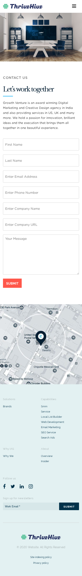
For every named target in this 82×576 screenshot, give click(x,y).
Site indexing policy (41, 557)
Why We (8, 456)
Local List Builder (51, 416)
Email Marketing (51, 427)
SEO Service (48, 432)
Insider (45, 461)
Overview (47, 456)
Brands (7, 406)
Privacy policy (41, 562)
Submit (12, 283)
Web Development (52, 421)
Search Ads (48, 437)
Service (45, 411)
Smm (44, 406)
